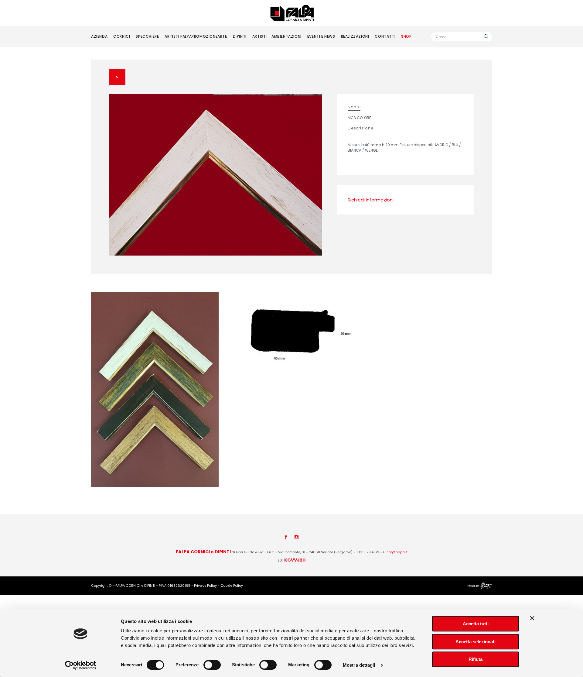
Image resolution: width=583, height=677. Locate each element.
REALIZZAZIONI (355, 36)
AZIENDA (99, 36)
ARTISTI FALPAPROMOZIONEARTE (196, 36)
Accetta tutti (476, 623)
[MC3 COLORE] (215, 175)
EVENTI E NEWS (321, 36)
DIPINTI (240, 36)
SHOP (406, 36)
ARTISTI (259, 36)
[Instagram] (296, 537)
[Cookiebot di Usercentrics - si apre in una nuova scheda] (80, 665)
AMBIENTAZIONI (286, 36)
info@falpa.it (396, 552)
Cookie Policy (231, 585)
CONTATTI (385, 36)
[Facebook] (286, 537)
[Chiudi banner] (532, 618)
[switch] (212, 665)
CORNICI (121, 36)
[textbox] (461, 36)
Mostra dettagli (359, 665)
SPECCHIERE (147, 36)
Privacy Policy (205, 585)
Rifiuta (475, 659)
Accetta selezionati (475, 641)
